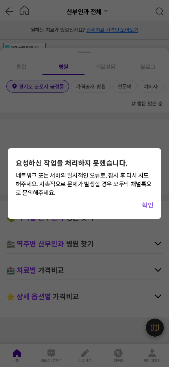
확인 (147, 204)
